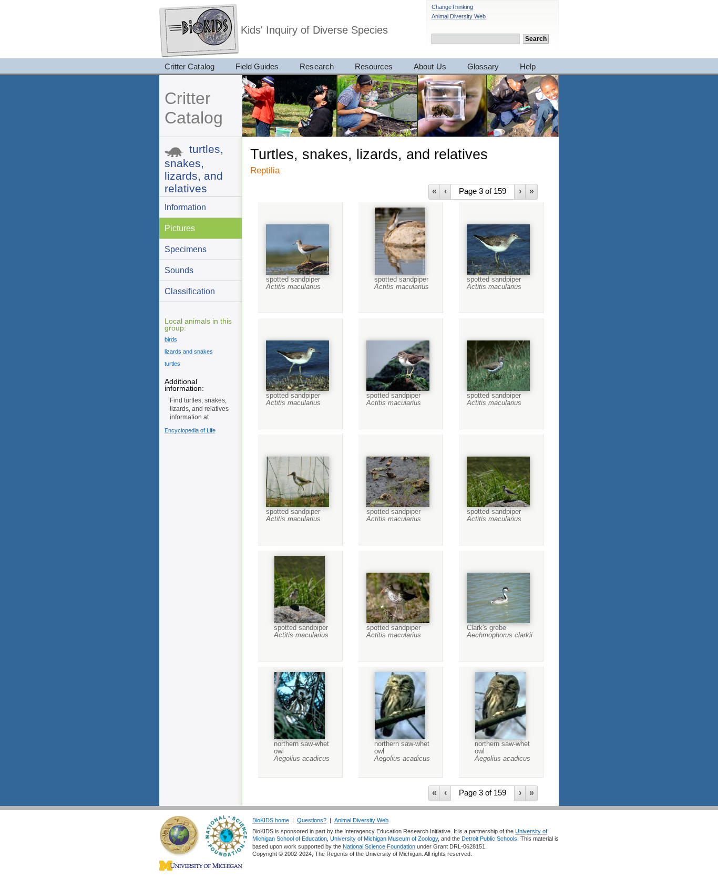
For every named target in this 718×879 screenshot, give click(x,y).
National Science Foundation (379, 846)
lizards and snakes (189, 351)
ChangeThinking (452, 7)
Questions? (311, 820)
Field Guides (257, 66)
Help (528, 66)
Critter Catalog (189, 66)
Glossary (483, 66)
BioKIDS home (270, 820)
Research (316, 66)
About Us (430, 66)
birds (171, 339)
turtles (172, 363)
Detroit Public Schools (489, 838)
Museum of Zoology (413, 838)
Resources (374, 66)
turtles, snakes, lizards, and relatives (194, 168)
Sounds (179, 270)
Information (185, 207)
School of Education (301, 838)
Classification (190, 291)
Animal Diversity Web (459, 16)
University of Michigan (358, 838)
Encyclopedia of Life (190, 430)
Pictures (180, 228)
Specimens (186, 249)
